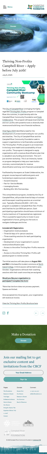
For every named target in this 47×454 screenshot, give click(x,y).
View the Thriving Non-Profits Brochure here (20, 303)
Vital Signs (6, 396)
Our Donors (7, 405)
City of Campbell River (14, 109)
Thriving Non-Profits (18, 111)
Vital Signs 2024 (9, 131)
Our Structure (20, 399)
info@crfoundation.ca (36, 394)
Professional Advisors (9, 399)
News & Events (7, 402)
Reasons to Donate (8, 394)
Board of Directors (21, 402)
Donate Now (20, 391)
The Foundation (8, 391)
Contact (6, 416)
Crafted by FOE (37, 440)
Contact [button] (13, 33)
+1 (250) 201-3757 (34, 391)
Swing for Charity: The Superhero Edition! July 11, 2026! (10, 410)
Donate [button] (13, 26)
